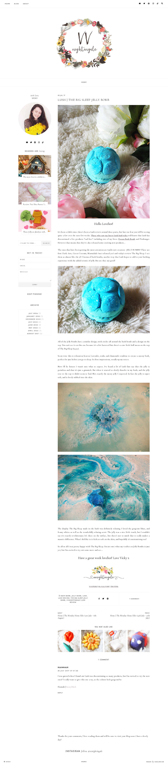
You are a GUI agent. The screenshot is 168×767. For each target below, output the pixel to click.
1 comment (134, 599)
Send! (34, 284)
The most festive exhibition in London (35, 177)
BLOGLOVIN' (103, 587)
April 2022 (34, 331)
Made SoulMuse (155, 762)
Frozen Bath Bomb (126, 239)
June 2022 (34, 325)
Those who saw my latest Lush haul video (109, 235)
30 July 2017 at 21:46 (68, 671)
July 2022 (34, 322)
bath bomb (65, 596)
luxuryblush (71, 687)
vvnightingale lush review (76, 601)
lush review (64, 598)
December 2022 (34, 319)
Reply (60, 693)
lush (85, 596)
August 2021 (34, 334)
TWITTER (114, 587)
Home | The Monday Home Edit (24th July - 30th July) (130, 615)
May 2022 (34, 328)
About (26, 4)
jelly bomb (76, 596)
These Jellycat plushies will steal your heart (35, 232)
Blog (16, 4)
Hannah (63, 667)
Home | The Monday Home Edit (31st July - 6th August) (77, 615)
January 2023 (34, 316)
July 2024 (34, 313)
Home (7, 4)
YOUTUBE (93, 587)
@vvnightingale (95, 751)
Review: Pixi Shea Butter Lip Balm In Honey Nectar (35, 204)
